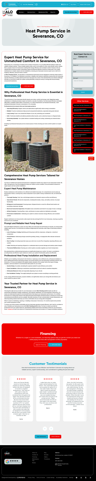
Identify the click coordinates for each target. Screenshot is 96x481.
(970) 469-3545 (58, 460)
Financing (34, 457)
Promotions (47, 459)
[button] (22, 12)
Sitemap (71, 477)
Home (38, 26)
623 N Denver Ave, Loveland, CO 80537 (64, 455)
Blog (45, 452)
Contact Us (35, 454)
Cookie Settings (50, 477)
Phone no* (75, 65)
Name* (75, 58)
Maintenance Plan (43, 12)
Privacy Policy (31, 477)
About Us (34, 452)
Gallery (46, 457)
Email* (74, 71)
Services (46, 454)
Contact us (10, 309)
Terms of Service (40, 477)
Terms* (80, 88)
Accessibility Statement (62, 477)
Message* (75, 78)
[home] (7, 12)
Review (34, 462)
